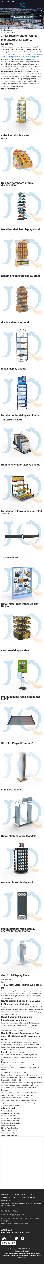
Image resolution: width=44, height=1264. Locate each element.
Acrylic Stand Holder (8, 1116)
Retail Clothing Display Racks (13, 57)
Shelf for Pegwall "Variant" (17, 743)
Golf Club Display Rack (15, 975)
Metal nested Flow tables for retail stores (21, 512)
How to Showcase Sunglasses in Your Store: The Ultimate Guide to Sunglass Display (20, 1036)
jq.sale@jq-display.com (15, 1215)
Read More (5, 138)
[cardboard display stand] (22, 628)
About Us (5, 1195)
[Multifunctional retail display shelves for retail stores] (22, 906)
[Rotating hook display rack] (22, 860)
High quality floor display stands (20, 464)
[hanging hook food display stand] (22, 253)
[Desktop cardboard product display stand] (22, 160)
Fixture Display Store (9, 1133)
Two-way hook (9, 557)
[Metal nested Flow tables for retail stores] (22, 488)
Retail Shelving (30, 1255)
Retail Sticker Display (9, 1125)
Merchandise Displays (9, 1111)
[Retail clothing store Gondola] (22, 813)
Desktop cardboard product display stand (17, 184)
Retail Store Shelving (9, 1135)
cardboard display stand (15, 650)
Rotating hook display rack (17, 882)
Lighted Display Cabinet (10, 1113)
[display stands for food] (22, 299)
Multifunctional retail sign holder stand (20, 697)
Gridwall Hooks (37, 54)
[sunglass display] (22, 767)
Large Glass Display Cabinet (11, 1118)
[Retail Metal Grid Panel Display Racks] (22, 581)
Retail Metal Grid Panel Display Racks (19, 604)
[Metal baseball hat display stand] (22, 207)
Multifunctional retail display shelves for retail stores (18, 929)
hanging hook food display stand (20, 275)
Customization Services (23, 1195)
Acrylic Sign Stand (23, 54)
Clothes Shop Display (9, 1130)
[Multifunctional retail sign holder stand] (22, 674)
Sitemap (17, 1251)
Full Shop (5, 1200)
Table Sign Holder (24, 1253)
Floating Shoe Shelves (17, 1255)
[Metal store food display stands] (22, 392)
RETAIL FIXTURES (29, 1197)
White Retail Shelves (11, 1253)
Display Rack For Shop (9, 1128)
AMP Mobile (25, 1251)
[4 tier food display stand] (22, 111)
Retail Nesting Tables (32, 57)
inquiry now (8, 1243)
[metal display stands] (22, 346)
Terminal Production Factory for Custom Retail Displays (21, 1204)
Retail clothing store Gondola (18, 836)
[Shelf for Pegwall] (22, 720)
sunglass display (11, 789)
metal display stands (13, 368)
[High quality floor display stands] (22, 442)
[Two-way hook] (22, 535)
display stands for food (15, 322)
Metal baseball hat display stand (20, 229)
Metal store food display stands (20, 415)
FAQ (18, 1197)
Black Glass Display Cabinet (11, 1123)
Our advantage (8, 1197)
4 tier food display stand (15, 135)
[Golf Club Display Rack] (22, 952)
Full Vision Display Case (10, 1121)
